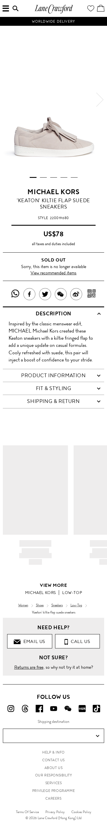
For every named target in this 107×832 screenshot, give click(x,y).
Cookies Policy (81, 812)
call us (79, 641)
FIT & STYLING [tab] (53, 388)
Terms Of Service (27, 812)
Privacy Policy (55, 812)
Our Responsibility (53, 775)
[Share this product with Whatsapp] (15, 294)
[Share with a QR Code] (92, 294)
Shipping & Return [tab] (53, 401)
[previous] (7, 100)
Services (53, 783)
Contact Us (53, 760)
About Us (54, 767)
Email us (33, 641)
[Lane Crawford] (54, 12)
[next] (100, 100)
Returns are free (28, 667)
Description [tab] (53, 313)
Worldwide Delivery (53, 21)
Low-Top (72, 592)
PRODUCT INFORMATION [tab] (53, 375)
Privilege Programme (53, 790)
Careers (53, 798)
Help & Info (53, 752)
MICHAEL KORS (53, 192)
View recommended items (53, 273)
